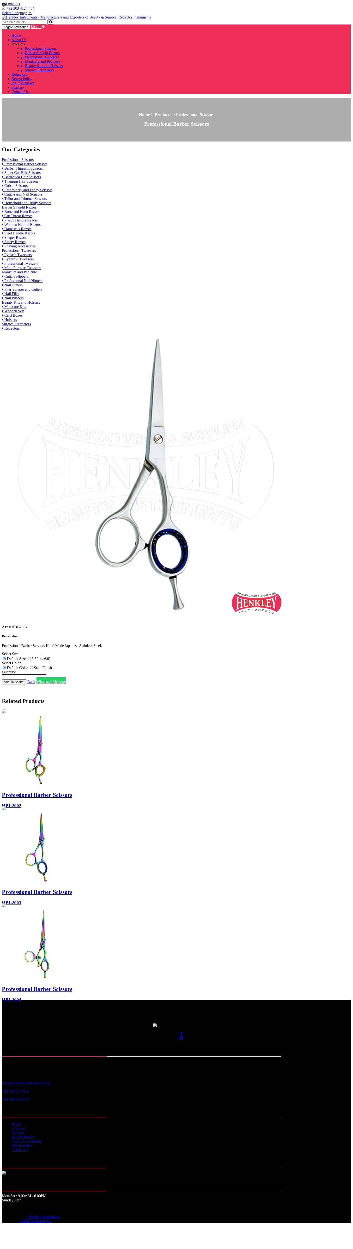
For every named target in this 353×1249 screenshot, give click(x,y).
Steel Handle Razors (19, 233)
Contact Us (20, 92)
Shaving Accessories (19, 246)
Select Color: (12, 663)
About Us (19, 40)
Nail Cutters (13, 285)
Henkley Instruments (44, 1216)
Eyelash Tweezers (17, 255)
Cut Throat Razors (17, 216)
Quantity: (9, 672)
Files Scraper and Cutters (22, 289)
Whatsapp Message (51, 682)
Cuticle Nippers (15, 276)
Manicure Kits (14, 307)
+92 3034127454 (15, 1091)
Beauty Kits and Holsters (44, 66)
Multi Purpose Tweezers (22, 268)
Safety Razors (14, 242)
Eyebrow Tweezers (18, 259)
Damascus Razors (17, 229)
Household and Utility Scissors (27, 203)
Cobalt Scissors (15, 186)
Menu (36, 27)
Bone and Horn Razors (21, 211)
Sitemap (18, 87)
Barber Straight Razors (42, 53)
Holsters (10, 320)
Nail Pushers (13, 298)
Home (16, 35)
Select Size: (10, 654)
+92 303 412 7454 (20, 8)
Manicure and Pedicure (42, 61)
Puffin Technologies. (36, 1221)
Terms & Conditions (27, 1141)
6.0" (47, 659)
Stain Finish (43, 668)
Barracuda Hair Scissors (22, 177)
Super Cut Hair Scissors (22, 173)
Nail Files (11, 294)
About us (18, 1128)
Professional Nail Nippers (23, 281)
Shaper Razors (14, 237)
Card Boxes (12, 315)
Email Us (13, 4)
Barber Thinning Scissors (23, 168)
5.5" (35, 659)
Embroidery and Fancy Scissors (27, 190)
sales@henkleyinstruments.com (25, 1083)
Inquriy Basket (23, 83)
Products (18, 44)
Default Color (18, 668)
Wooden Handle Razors (22, 224)
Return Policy (22, 79)
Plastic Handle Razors (20, 220)
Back (31, 682)
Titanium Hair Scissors (21, 181)
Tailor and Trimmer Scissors (25, 199)
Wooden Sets (13, 311)
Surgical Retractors (39, 70)
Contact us (20, 1150)
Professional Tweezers (42, 57)
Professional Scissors (41, 48)
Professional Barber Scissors (25, 164)
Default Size (17, 659)
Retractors (19, 74)
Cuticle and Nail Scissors (22, 194)
